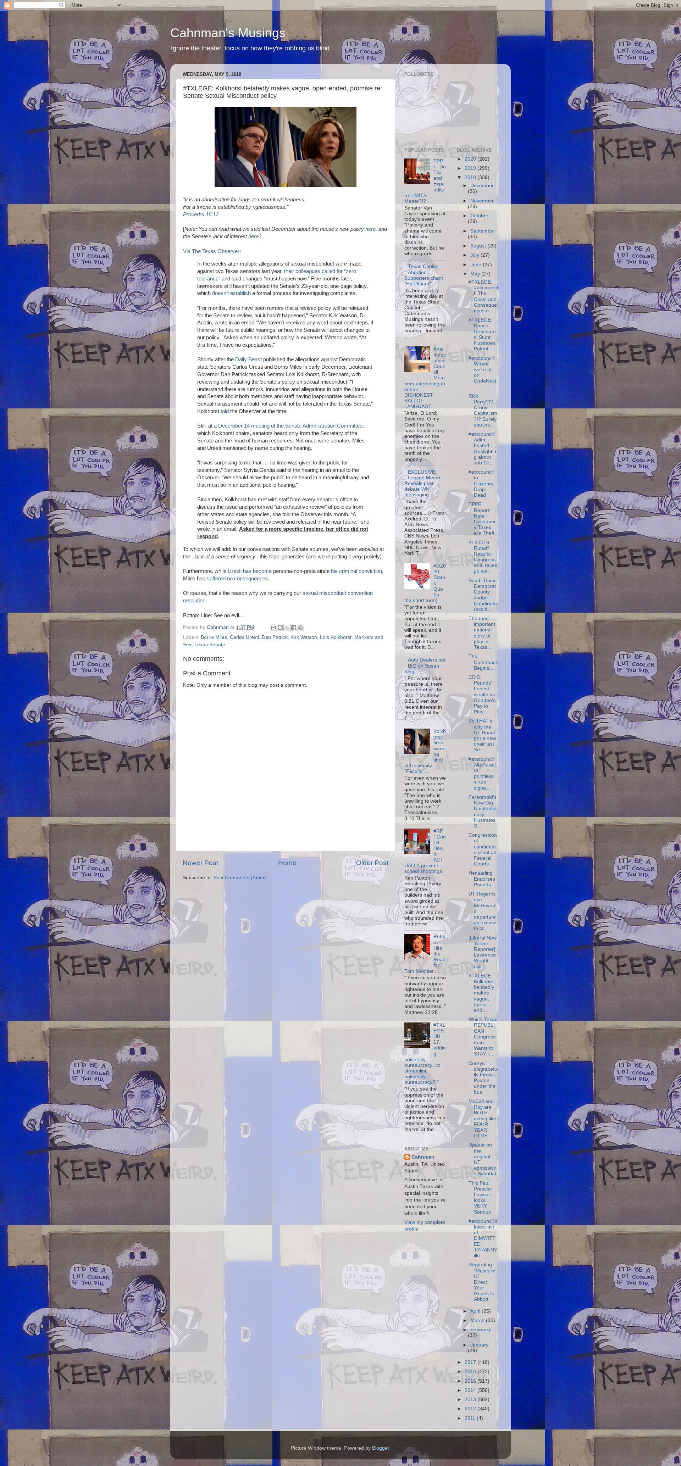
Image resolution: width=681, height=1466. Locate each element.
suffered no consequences (237, 578)
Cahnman (422, 1157)
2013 (471, 1399)
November (482, 201)
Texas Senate (209, 644)
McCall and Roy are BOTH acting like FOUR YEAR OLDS (482, 1118)
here (370, 229)
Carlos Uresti (244, 637)
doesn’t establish (231, 293)
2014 (471, 1390)
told (225, 411)
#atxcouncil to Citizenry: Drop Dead (482, 483)
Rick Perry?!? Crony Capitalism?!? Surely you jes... (483, 411)
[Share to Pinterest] (300, 627)
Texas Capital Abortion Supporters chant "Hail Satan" (423, 275)
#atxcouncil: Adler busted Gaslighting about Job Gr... (482, 448)
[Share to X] (286, 627)
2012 (471, 1408)
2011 (471, 1418)
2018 (471, 177)
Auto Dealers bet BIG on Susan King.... (424, 665)
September (482, 231)
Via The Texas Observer (211, 251)
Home (287, 862)
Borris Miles (214, 637)
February (480, 1329)
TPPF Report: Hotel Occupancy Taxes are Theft (483, 519)
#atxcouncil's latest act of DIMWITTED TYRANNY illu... (483, 1238)
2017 (471, 1362)
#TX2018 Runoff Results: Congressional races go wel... (483, 557)
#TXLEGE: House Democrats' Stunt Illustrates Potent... (482, 334)
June (476, 264)
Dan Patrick (275, 637)
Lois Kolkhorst (335, 637)
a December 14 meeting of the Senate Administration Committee (288, 426)
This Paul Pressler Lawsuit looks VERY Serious (480, 1198)
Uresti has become (250, 571)
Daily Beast (248, 359)
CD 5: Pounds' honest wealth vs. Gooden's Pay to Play (482, 694)
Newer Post (200, 862)
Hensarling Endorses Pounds (482, 878)
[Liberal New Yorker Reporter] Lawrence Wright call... (483, 952)
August (478, 246)
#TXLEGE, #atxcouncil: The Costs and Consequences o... (483, 296)
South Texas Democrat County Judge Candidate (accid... (483, 595)
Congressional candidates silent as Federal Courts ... (483, 849)
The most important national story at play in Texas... (482, 633)
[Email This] (273, 627)
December (482, 185)
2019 (471, 168)
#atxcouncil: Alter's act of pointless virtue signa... (482, 774)
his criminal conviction (356, 571)
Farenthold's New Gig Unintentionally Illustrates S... (483, 812)
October (479, 215)
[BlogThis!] (280, 627)
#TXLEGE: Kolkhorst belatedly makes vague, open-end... (482, 993)
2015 (471, 1381)
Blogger (380, 1448)
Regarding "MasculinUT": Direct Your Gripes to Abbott (482, 1282)
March (478, 1320)
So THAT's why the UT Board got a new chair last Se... (482, 735)
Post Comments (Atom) (240, 877)
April (476, 1311)
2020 (471, 159)
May (475, 274)
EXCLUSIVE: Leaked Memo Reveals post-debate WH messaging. (422, 483)
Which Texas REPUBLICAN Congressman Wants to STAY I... (483, 1037)
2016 (471, 1371)
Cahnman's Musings (228, 33)
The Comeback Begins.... (483, 662)
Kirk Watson (303, 637)
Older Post (372, 862)
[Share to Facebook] (293, 627)
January (479, 1345)
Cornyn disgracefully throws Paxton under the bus (483, 1078)
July (475, 255)
